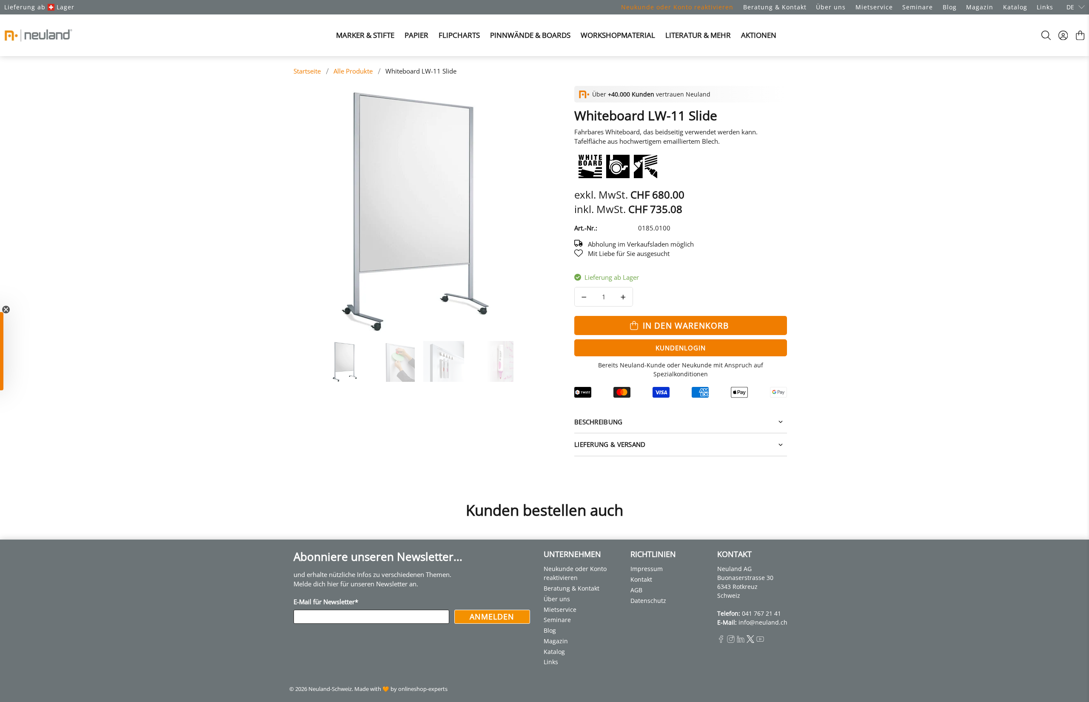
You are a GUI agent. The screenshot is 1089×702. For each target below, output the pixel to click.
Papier (416, 35)
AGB (636, 590)
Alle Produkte (353, 71)
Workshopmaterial (618, 35)
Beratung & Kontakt (775, 7)
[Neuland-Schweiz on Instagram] (731, 641)
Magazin (979, 7)
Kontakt (641, 579)
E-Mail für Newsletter (326, 601)
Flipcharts (459, 35)
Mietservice (874, 7)
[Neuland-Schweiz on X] (750, 641)
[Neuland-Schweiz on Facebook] (721, 641)
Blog (950, 7)
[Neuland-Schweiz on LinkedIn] (740, 641)
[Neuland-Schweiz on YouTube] (760, 641)
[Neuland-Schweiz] (38, 35)
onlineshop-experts (423, 689)
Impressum (646, 569)
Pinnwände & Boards (530, 35)
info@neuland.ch (762, 622)
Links (1045, 7)
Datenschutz (648, 601)
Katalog (1015, 7)
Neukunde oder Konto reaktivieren (677, 7)
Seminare (917, 7)
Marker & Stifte (365, 35)
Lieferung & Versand (610, 444)
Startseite (307, 71)
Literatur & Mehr (698, 35)
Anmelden (492, 616)
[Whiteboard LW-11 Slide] (417, 209)
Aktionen (758, 35)
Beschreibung (598, 422)
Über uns (831, 7)
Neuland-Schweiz (330, 689)
